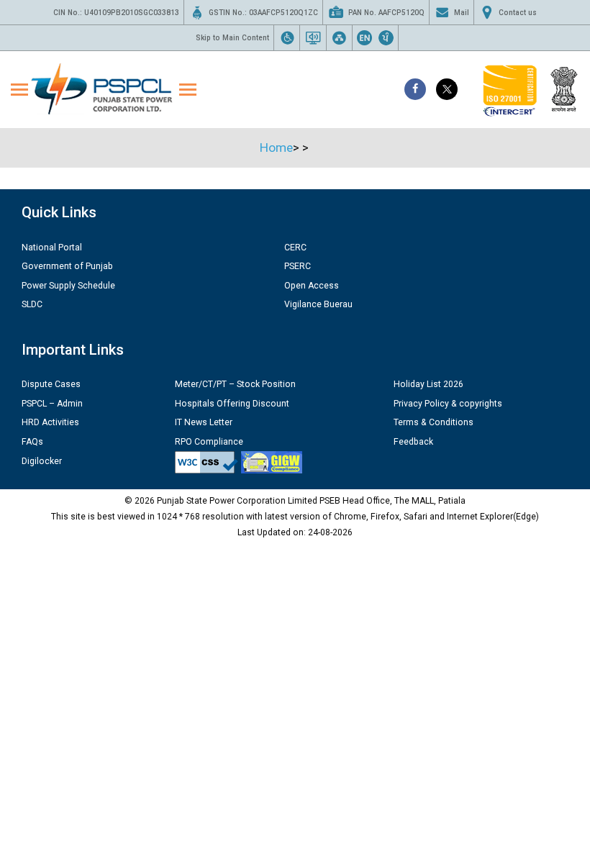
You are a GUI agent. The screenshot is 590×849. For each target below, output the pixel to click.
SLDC (32, 304)
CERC (295, 247)
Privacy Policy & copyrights (448, 404)
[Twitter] (447, 89)
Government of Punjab (67, 266)
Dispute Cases (51, 384)
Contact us (518, 13)
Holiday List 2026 (428, 384)
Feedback (413, 442)
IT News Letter (203, 422)
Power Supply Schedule (68, 286)
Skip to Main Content (232, 38)
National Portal (52, 247)
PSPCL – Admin (52, 404)
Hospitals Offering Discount (232, 404)
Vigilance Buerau (318, 304)
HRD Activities (50, 422)
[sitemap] (339, 37)
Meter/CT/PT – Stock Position (235, 384)
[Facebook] (415, 89)
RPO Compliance (209, 442)
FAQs (32, 442)
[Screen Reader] (313, 37)
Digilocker (42, 461)
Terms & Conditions (433, 422)
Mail (461, 13)
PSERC (297, 266)
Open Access (311, 286)
